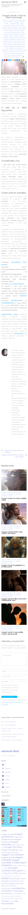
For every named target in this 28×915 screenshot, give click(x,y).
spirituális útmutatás (9, 53)
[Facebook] (2, 60)
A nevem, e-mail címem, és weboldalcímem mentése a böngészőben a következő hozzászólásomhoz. (10, 689)
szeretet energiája (16, 55)
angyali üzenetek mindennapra (16, 34)
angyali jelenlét (15, 25)
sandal (15, 42)
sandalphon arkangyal (15, 50)
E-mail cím (7, 676)
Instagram (8, 772)
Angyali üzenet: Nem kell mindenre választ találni (13, 455)
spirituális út (21, 51)
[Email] (15, 60)
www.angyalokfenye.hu (16, 283)
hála (12, 873)
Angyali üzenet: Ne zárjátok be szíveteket (14, 451)
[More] (23, 60)
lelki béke (10, 42)
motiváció (22, 873)
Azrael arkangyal (16, 740)
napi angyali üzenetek (6, 876)
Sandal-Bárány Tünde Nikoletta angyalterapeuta (12, 886)
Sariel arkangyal (10, 721)
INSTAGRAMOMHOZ (7, 303)
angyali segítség (12, 27)
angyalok (15, 35)
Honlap (5, 681)
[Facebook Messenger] (9, 60)
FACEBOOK (23, 295)
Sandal (5, 20)
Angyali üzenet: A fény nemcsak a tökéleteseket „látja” (14, 599)
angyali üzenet (16, 32)
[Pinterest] (4, 60)
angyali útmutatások (12, 855)
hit (9, 873)
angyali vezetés (8, 35)
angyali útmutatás (15, 30)
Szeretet (5, 901)
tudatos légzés (15, 56)
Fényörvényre (18, 333)
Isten (16, 873)
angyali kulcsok (8, 839)
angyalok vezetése (14, 37)
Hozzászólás (7, 655)
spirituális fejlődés (15, 893)
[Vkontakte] (17, 60)
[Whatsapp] (21, 60)
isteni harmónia (17, 41)
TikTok (7, 783)
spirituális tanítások (12, 51)
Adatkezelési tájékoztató (8, 908)
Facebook (8, 768)
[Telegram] (11, 60)
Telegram (7, 787)
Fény (11, 41)
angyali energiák (14, 23)
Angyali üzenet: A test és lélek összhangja (14, 16)
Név (5, 671)
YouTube (7, 776)
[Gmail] (13, 60)
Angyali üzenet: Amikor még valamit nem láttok (11, 532)
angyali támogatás (7, 28)
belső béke (19, 39)
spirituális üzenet (19, 53)
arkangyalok (12, 39)
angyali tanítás (17, 28)
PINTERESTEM (15, 300)
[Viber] (19, 60)
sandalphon (5, 50)
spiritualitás (7, 55)
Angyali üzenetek (13, 20)
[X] (7, 60)
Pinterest (7, 779)
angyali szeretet (21, 27)
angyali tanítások (13, 847)
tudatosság (12, 901)
